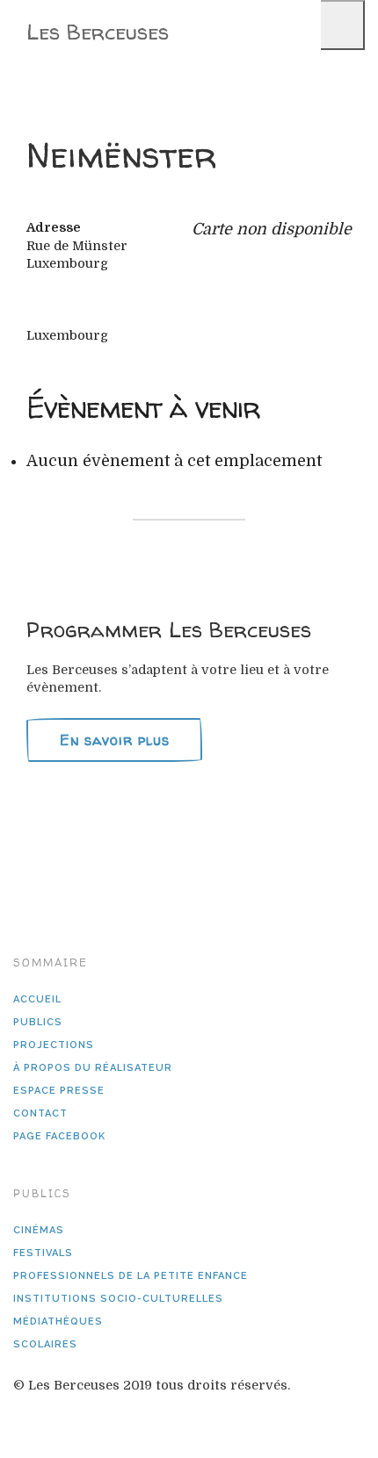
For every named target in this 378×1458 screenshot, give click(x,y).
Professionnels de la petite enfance (130, 1276)
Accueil (37, 999)
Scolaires (45, 1344)
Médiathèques (58, 1321)
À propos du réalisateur (92, 1068)
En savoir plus (115, 740)
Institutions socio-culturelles (118, 1298)
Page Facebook (59, 1136)
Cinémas (38, 1230)
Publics (37, 1022)
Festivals (43, 1253)
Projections (53, 1045)
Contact (40, 1113)
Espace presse (59, 1090)
